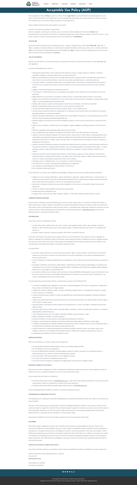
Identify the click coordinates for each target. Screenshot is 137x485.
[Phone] (73, 471)
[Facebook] (63, 471)
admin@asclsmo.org (89, 209)
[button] (49, 3)
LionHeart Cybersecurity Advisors (76, 479)
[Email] (71, 471)
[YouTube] (67, 471)
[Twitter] (65, 471)
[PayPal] (69, 471)
